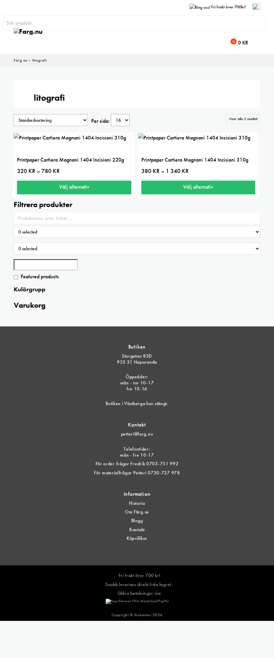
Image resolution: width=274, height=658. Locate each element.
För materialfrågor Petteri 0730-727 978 (137, 473)
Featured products (40, 276)
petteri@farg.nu (137, 434)
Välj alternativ (74, 186)
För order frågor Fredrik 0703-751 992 (137, 464)
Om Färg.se (137, 512)
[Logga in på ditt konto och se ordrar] (256, 7)
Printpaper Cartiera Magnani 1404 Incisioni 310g (194, 159)
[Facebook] (132, 550)
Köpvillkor (137, 538)
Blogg (137, 521)
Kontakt (137, 530)
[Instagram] (142, 550)
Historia (137, 503)
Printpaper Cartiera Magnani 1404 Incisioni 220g (70, 159)
